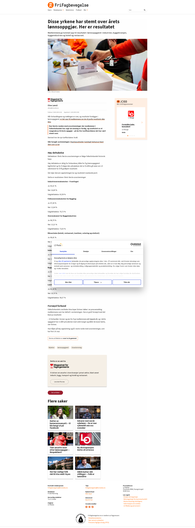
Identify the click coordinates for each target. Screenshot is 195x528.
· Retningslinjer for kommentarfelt (135, 499)
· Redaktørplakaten (94, 518)
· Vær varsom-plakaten (96, 520)
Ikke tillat (68, 282)
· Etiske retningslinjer (130, 497)
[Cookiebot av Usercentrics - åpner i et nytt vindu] (132, 244)
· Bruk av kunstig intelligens (132, 501)
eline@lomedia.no (53, 108)
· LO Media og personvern (131, 506)
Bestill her (89, 500)
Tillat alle (127, 282)
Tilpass (96, 282)
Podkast (79, 10)
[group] (131, 122)
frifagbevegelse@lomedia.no (58, 488)
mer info (62, 273)
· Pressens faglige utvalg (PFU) (98, 522)
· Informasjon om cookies (131, 504)
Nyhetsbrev (70, 10)
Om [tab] (132, 251)
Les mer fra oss (59, 382)
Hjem (49, 10)
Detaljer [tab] (86, 251)
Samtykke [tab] (63, 251)
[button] (142, 122)
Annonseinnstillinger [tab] (108, 251)
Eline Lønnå (52, 105)
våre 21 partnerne (65, 261)
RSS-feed (88, 494)
